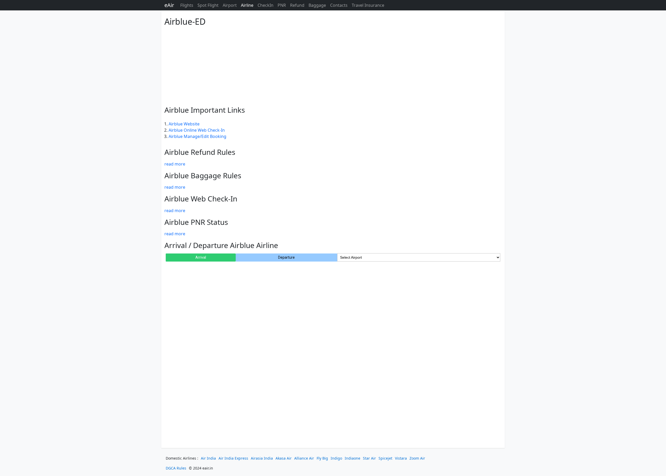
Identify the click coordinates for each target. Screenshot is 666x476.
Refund (297, 5)
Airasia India (262, 458)
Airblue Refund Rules (199, 152)
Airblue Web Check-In (200, 199)
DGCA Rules (176, 468)
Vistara (401, 458)
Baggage (317, 5)
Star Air (369, 458)
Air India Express (233, 458)
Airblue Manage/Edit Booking (197, 136)
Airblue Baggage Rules (202, 175)
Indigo (336, 458)
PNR (282, 5)
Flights (186, 5)
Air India (208, 458)
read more (174, 164)
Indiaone (352, 458)
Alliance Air (304, 458)
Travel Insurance (368, 5)
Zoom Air (417, 458)
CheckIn (265, 5)
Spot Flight (208, 5)
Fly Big (322, 458)
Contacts (339, 5)
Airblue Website (184, 124)
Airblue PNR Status (196, 222)
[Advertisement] (320, 65)
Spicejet (385, 458)
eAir (169, 5)
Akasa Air (284, 458)
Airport (230, 5)
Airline (247, 5)
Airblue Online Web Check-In (197, 130)
